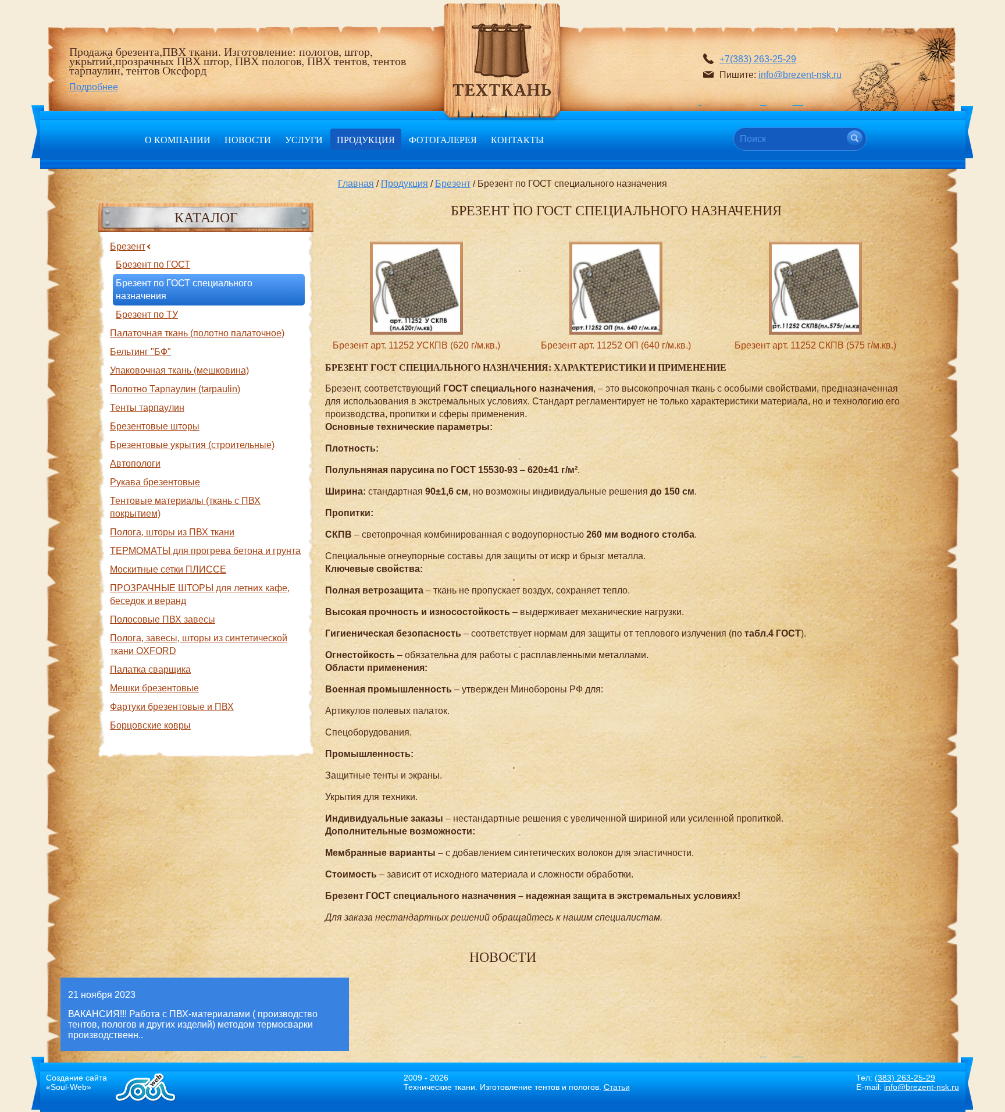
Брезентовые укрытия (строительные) (192, 445)
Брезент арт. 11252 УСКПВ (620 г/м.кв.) (416, 345)
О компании (178, 139)
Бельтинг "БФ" (140, 352)
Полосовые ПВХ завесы (162, 619)
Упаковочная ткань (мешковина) (179, 370)
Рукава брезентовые (155, 482)
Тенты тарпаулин (147, 408)
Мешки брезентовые (154, 688)
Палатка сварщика (150, 669)
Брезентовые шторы (154, 426)
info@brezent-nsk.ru (800, 75)
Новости (247, 139)
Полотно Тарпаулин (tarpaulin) (175, 389)
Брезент (453, 184)
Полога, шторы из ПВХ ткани (172, 532)
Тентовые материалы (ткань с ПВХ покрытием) (185, 507)
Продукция (366, 139)
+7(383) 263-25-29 (757, 59)
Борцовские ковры (150, 725)
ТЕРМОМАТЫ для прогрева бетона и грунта (205, 551)
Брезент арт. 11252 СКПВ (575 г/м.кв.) (815, 345)
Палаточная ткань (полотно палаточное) (197, 333)
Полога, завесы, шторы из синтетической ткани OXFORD (198, 644)
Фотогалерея (443, 139)
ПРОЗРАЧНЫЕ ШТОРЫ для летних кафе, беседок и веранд (200, 594)
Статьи (617, 1087)
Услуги (304, 139)
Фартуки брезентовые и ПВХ (172, 707)
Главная (356, 184)
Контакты (517, 139)
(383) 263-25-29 (905, 1077)
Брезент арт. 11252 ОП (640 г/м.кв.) (616, 345)
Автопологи (135, 463)
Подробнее (93, 87)
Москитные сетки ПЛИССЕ (168, 569)
